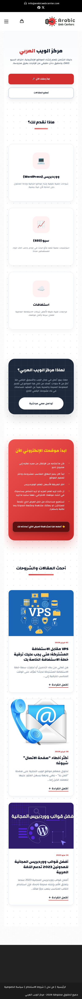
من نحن (50, 987)
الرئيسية (61, 987)
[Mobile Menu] (8, 21)
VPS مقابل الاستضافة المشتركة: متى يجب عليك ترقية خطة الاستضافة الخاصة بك (41, 654)
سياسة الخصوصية (13, 987)
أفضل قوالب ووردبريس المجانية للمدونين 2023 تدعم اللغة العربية (41, 867)
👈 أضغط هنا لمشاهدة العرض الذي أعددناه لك (41, 527)
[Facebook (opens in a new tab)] (38, 8)
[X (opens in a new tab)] (43, 8)
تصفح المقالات (41, 93)
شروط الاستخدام (35, 987)
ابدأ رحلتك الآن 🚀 (41, 79)
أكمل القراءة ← (58, 684)
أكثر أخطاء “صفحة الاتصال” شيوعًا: (45, 761)
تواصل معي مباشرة (41, 403)
